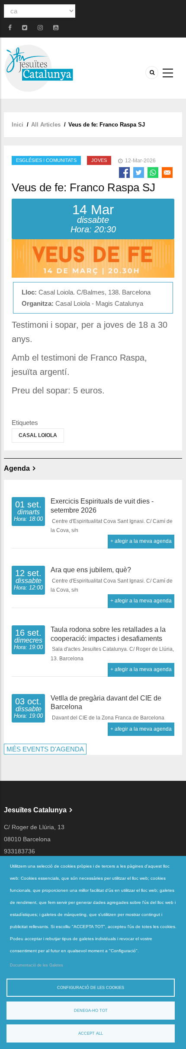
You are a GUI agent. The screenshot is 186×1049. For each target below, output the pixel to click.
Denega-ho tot (91, 1010)
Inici (17, 124)
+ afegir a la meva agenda (141, 541)
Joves (99, 160)
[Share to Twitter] (138, 172)
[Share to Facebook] (124, 172)
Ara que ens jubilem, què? (91, 570)
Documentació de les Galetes (36, 965)
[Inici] (39, 67)
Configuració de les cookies (90, 988)
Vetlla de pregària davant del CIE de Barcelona (106, 702)
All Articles (46, 124)
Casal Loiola (38, 435)
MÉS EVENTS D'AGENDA (45, 749)
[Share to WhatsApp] (153, 172)
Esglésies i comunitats (46, 160)
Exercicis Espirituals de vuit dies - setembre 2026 (102, 506)
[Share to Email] (167, 172)
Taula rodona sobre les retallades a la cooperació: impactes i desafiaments (108, 634)
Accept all (90, 1033)
